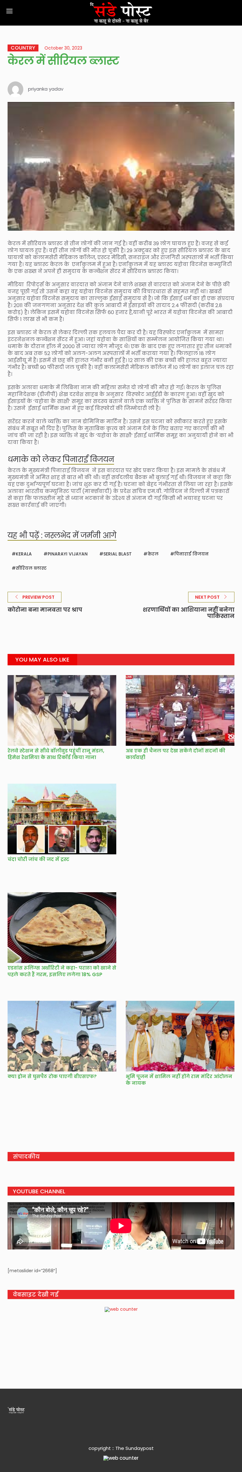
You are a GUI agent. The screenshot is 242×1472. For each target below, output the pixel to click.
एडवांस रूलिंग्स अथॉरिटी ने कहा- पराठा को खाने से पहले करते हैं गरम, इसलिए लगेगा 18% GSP (62, 971)
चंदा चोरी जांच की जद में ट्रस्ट (38, 859)
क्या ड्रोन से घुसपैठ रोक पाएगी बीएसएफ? (52, 1076)
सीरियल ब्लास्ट (31, 568)
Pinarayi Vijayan (68, 554)
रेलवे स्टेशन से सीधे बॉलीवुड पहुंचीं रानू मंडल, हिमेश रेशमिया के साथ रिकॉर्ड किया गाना (56, 754)
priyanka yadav (45, 89)
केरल (152, 554)
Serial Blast (117, 554)
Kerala (24, 554)
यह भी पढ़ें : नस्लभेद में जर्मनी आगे (62, 535)
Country (23, 48)
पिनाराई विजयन (88, 459)
